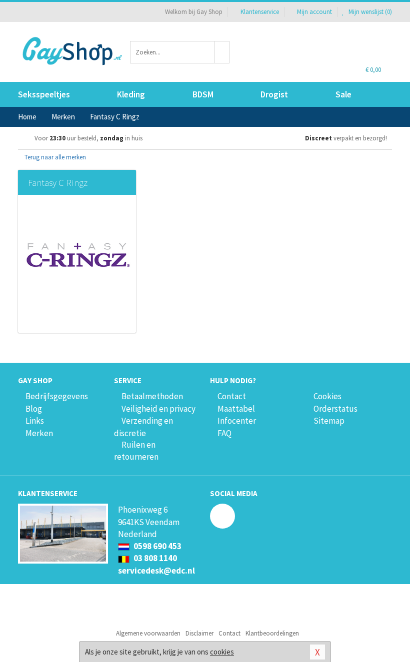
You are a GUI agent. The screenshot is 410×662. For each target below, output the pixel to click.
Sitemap (329, 420)
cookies (222, 652)
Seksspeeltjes (44, 94)
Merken (39, 433)
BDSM (203, 94)
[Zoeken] (222, 52)
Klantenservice (259, 11)
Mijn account (314, 11)
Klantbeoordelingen (272, 633)
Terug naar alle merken (54, 157)
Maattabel (236, 408)
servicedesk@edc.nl (156, 570)
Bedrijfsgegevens (57, 396)
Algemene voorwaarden (148, 633)
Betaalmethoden (152, 396)
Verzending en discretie (143, 426)
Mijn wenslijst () (369, 11)
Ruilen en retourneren (136, 450)
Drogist (274, 94)
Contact (232, 396)
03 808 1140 (154, 558)
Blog (34, 408)
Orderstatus (336, 408)
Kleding (131, 94)
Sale (344, 94)
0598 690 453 (157, 546)
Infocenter (237, 420)
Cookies (328, 396)
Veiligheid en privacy (159, 408)
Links (35, 420)
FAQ (225, 433)
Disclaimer (200, 633)
